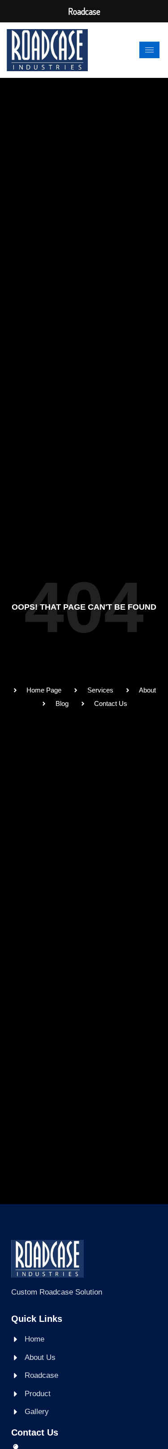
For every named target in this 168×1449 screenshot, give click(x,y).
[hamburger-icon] (149, 50)
